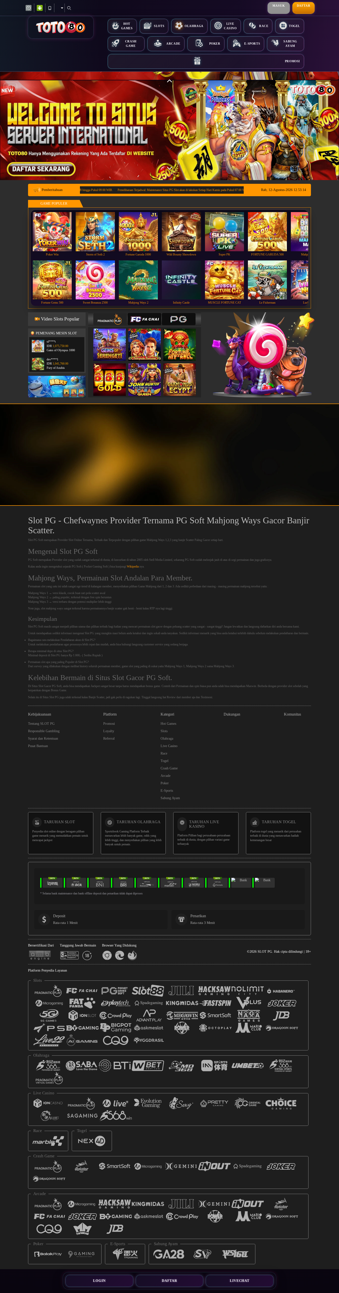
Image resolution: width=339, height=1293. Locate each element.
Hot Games (127, 26)
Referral (109, 738)
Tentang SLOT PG (41, 723)
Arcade (173, 43)
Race (263, 26)
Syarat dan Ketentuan (43, 738)
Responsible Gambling (44, 731)
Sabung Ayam (290, 43)
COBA (112, 340)
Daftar (303, 5)
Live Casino (230, 26)
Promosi (292, 61)
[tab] (110, 319)
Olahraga (194, 26)
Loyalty (108, 731)
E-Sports (252, 43)
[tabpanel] (169, 126)
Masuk (278, 5)
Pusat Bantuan (38, 746)
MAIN (55, 231)
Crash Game (130, 43)
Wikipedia (133, 566)
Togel (294, 26)
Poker (214, 43)
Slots (159, 26)
